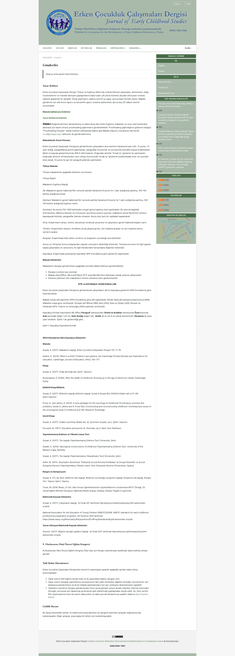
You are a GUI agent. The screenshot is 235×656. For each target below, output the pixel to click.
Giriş (188, 4)
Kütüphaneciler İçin (166, 93)
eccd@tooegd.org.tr (52, 134)
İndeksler (101, 48)
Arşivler (72, 48)
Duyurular (86, 48)
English (161, 65)
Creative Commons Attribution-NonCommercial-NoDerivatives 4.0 (116, 641)
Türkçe (161, 71)
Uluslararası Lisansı (154, 641)
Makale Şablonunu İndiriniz (56, 112)
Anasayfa (47, 48)
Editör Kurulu (117, 48)
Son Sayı (60, 48)
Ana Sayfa (47, 58)
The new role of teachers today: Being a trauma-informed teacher (176, 104)
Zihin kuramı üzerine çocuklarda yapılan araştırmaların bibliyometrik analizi (175, 149)
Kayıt (177, 4)
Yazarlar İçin (163, 87)
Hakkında (134, 48)
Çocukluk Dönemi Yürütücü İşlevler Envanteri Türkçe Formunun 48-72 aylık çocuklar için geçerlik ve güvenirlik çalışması (175, 119)
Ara (189, 48)
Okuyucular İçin (164, 82)
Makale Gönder (176, 56)
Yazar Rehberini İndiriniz (55, 118)
